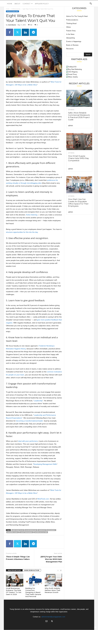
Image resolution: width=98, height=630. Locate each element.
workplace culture (41, 532)
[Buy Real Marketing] (79, 69)
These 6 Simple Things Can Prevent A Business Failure (18, 557)
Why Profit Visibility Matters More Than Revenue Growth (52, 590)
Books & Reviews (72, 45)
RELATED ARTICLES (14, 570)
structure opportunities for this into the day (22, 232)
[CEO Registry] (79, 72)
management (51, 530)
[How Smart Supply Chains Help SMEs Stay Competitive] (79, 141)
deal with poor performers (28, 441)
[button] (90, 3)
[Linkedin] (25, 32)
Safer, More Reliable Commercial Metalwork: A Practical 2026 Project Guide (79, 116)
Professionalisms (15, 9)
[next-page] (61, 570)
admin (70, 125)
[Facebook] (9, 32)
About (17, 4)
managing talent (12, 532)
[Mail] (46, 621)
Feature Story (71, 31)
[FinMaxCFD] (79, 67)
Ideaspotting (70, 38)
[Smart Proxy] (79, 74)
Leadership (38, 401)
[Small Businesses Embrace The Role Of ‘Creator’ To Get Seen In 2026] (14, 580)
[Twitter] (17, 32)
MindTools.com (43, 499)
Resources (70, 49)
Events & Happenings (73, 41)
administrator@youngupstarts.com (53, 617)
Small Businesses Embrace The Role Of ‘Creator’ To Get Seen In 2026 (13, 591)
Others (68, 27)
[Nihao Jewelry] (79, 77)
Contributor (12, 25)
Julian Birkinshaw (30, 530)
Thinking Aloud (71, 23)
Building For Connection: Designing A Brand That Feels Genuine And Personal (33, 592)
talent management (26, 532)
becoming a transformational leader (29, 421)
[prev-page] (58, 570)
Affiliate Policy (42, 4)
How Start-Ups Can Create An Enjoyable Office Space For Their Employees (78, 202)
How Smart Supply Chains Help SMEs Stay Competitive (78, 158)
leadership (41, 530)
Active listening (31, 215)
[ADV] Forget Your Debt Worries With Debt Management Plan (51, 559)
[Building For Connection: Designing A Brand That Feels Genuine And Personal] (34, 580)
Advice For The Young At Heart (77, 16)
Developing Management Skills (45, 464)
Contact (26, 4)
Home (9, 4)
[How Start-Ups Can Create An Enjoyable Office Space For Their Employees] (79, 184)
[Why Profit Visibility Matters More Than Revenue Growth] (53, 580)
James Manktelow (17, 530)
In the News (70, 34)
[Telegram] (33, 32)
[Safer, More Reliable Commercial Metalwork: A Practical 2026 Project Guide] (79, 98)
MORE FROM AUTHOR (31, 570)
